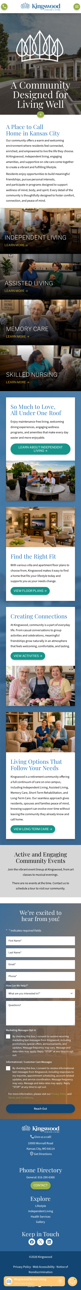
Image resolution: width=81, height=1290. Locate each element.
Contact (41, 1185)
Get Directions (43, 1154)
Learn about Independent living (40, 449)
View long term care (31, 829)
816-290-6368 (46, 1177)
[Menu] (76, 6)
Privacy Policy (59, 1094)
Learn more (14, 291)
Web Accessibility (44, 1267)
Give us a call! (42, 1137)
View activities (26, 656)
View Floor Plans (28, 591)
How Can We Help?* (18, 986)
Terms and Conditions (20, 1098)
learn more (14, 245)
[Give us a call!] (4, 6)
